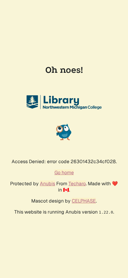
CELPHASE (84, 201)
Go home (64, 172)
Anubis (47, 183)
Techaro (77, 183)
